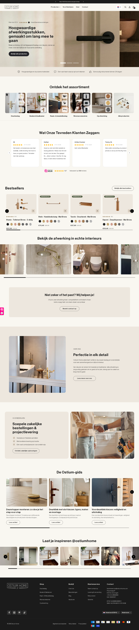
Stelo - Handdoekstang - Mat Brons (52, 217)
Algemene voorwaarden (59, 624)
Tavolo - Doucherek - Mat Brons (83, 217)
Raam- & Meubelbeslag (47, 596)
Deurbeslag (43, 588)
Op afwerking (44, 603)
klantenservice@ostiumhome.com (117, 588)
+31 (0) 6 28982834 (112, 595)
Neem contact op (93, 588)
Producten (55, 7)
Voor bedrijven (68, 7)
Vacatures (72, 599)
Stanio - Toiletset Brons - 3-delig (19, 220)
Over (77, 7)
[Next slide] (134, 259)
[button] (119, 7)
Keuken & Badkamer (46, 592)
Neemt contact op (69, 308)
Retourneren (92, 596)
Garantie (90, 599)
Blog (70, 596)
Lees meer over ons (84, 378)
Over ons (71, 588)
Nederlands (125, 612)
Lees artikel (13, 522)
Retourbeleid (72, 624)
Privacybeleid (82, 624)
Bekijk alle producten (19, 54)
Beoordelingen (73, 592)
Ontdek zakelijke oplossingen (26, 451)
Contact (85, 7)
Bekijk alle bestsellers (123, 188)
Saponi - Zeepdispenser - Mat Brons (117, 220)
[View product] (10, 253)
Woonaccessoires (45, 599)
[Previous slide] (5, 259)
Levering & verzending (94, 592)
